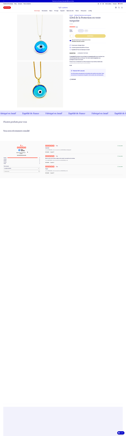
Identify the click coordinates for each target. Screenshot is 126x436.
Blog (15, 3)
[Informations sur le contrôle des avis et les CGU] (27, 152)
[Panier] (121, 7)
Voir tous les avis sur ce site (21, 155)
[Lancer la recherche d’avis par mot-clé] (39, 171)
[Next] (122, 1)
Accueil (71, 15)
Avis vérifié (121, 145)
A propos (20, 3)
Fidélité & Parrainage (8, 3)
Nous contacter (27, 3)
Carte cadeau (108, 3)
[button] (44, 10)
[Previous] (3, 1)
